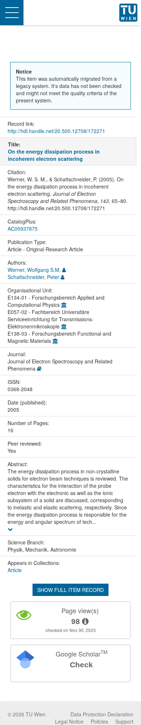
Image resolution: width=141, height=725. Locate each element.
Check (81, 664)
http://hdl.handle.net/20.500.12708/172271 (56, 130)
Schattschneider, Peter (33, 276)
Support (124, 721)
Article (15, 570)
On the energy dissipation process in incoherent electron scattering (54, 155)
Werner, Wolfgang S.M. (34, 269)
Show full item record (70, 589)
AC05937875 (23, 228)
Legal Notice (69, 721)
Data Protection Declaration (101, 714)
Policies (99, 721)
